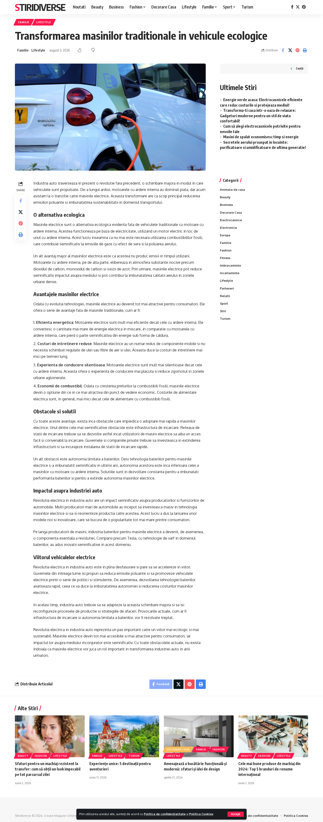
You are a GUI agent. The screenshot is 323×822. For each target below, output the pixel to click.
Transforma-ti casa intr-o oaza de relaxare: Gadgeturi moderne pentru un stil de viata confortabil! (258, 115)
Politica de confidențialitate (165, 814)
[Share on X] (290, 50)
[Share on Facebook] (282, 50)
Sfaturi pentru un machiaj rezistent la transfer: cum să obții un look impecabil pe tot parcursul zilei (47, 769)
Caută (299, 68)
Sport (224, 303)
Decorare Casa (231, 212)
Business (226, 205)
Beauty (225, 197)
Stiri (223, 311)
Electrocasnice (231, 220)
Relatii (225, 296)
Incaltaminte (229, 273)
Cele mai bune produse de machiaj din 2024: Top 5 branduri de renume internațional (269, 769)
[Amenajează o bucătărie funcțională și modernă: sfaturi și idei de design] (199, 736)
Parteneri (227, 288)
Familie (23, 22)
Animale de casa (232, 189)
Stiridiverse (40, 7)
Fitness (225, 258)
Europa (225, 235)
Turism (225, 318)
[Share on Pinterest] (297, 50)
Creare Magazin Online (60, 816)
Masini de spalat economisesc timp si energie (261, 136)
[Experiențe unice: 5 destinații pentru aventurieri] (124, 736)
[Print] (304, 50)
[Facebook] (292, 7)
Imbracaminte (230, 265)
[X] (298, 7)
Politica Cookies (201, 814)
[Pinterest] (304, 7)
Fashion (225, 250)
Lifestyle (43, 22)
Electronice (228, 227)
